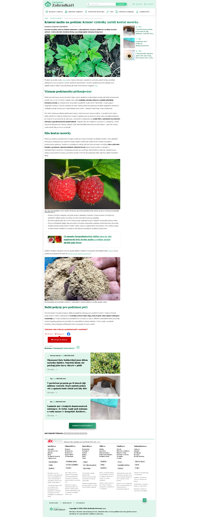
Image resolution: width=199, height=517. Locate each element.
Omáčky (136, 451)
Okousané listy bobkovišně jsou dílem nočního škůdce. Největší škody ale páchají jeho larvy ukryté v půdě (67, 363)
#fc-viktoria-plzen (89, 465)
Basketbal (85, 449)
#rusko (68, 468)
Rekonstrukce (104, 453)
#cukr (137, 468)
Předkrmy (137, 453)
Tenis (84, 458)
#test (120, 462)
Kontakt (54, 503)
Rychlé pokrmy (139, 456)
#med (137, 465)
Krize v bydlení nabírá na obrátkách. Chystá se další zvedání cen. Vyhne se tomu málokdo (107, 476)
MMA (84, 456)
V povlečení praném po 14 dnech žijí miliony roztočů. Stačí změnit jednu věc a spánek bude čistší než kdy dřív (67, 386)
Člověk (119, 449)
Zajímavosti (144, 11)
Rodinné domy (104, 456)
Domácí (67, 449)
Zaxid (65, 80)
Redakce (67, 503)
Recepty (137, 454)
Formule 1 (85, 451)
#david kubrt (53, 462)
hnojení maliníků (69, 433)
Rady (49, 454)
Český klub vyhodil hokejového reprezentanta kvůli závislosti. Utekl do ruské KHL (89, 476)
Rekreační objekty (106, 454)
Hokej (84, 454)
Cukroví (137, 449)
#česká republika (72, 465)
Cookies (80, 503)
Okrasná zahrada (75, 11)
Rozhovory (69, 453)
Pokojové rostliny (96, 11)
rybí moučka (83, 433)
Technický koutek (54, 456)
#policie (51, 468)
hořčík (110, 251)
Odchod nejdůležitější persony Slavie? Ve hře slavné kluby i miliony (89, 485)
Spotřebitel (69, 454)
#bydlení (103, 461)
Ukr (96, 86)
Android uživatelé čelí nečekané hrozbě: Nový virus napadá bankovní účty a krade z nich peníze (124, 476)
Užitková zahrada (126, 11)
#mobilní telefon (123, 465)
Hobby (102, 449)
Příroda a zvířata (123, 454)
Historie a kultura (123, 451)
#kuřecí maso (140, 461)
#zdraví (120, 468)
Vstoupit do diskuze (60, 340)
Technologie (69, 456)
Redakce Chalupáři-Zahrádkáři (56, 26)
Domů (46, 18)
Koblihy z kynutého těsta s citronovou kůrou (140, 479)
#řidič (51, 465)
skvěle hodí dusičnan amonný (79, 254)
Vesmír (119, 458)
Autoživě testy (53, 451)
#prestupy (86, 468)
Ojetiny (50, 453)
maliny (76, 433)
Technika (120, 456)
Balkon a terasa (56, 11)
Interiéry (103, 451)
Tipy (111, 11)
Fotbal (84, 453)
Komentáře (69, 451)
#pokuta (103, 468)
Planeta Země (121, 453)
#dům (102, 465)
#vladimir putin (71, 461)
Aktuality (51, 449)
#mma (85, 462)
